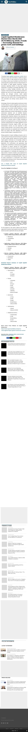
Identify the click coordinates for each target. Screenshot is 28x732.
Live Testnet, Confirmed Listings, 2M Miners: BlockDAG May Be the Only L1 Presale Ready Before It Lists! (17, 386)
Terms (21, 728)
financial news (12, 334)
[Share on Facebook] (6, 73)
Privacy (16, 728)
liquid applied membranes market (15, 76)
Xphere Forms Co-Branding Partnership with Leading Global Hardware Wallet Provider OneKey (16, 369)
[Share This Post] (9, 73)
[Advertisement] (14, 18)
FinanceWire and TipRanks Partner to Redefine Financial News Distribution (16, 344)
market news (10, 335)
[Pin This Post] (15, 73)
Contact (11, 728)
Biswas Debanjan (10, 47)
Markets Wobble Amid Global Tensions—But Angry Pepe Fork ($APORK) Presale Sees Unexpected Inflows (16, 378)
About (7, 728)
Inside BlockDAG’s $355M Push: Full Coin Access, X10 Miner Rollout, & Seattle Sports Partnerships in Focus (16, 353)
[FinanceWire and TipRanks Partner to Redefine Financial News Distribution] (3, 345)
